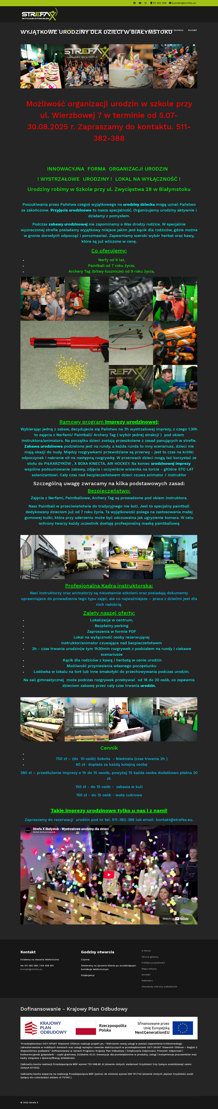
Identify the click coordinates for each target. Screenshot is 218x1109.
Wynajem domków (173, 30)
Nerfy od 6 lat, (111, 260)
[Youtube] (140, 3)
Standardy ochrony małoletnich (159, 986)
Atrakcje (52, 30)
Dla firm (153, 30)
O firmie (146, 950)
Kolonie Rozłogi (115, 30)
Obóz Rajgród (136, 30)
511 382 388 (160, 3)
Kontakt (192, 30)
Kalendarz (147, 980)
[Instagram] (146, 3)
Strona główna (150, 957)
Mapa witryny (149, 968)
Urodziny (70, 30)
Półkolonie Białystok (90, 30)
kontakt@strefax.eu (184, 3)
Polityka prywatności (153, 962)
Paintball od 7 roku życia (111, 265)
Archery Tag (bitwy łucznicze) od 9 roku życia (111, 271)
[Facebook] (134, 3)
